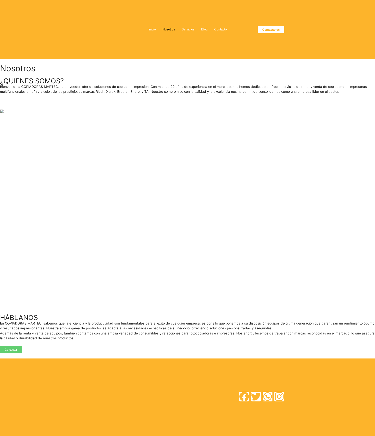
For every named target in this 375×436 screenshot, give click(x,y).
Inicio (152, 29)
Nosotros (168, 29)
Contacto (220, 29)
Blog (204, 29)
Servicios (188, 29)
